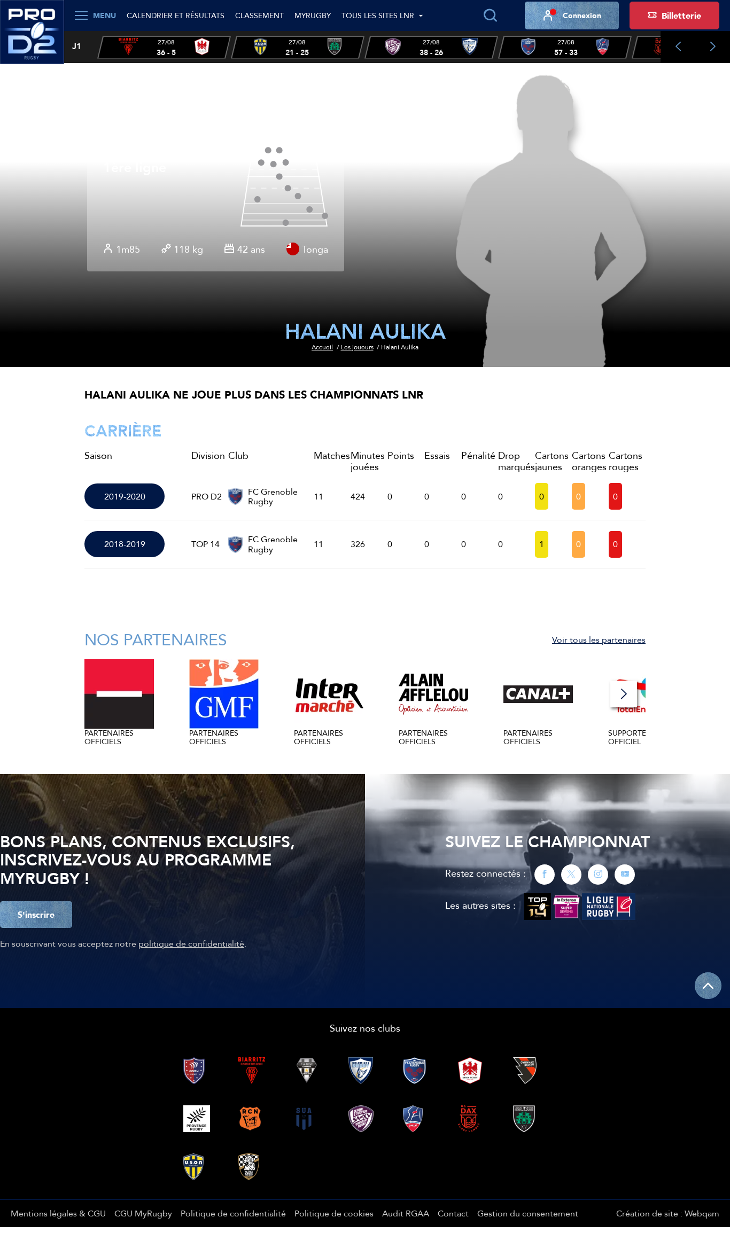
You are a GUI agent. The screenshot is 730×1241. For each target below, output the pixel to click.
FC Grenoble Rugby (273, 496)
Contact (453, 1213)
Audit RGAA (405, 1213)
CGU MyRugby (143, 1213)
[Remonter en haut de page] (708, 985)
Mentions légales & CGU (58, 1213)
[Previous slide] (678, 47)
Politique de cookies (334, 1213)
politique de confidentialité (191, 943)
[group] (164, 47)
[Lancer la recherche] (490, 15)
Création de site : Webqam (667, 1213)
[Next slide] (712, 47)
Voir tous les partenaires (599, 639)
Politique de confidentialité (233, 1213)
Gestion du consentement (527, 1213)
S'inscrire (36, 915)
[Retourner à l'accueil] (32, 38)
